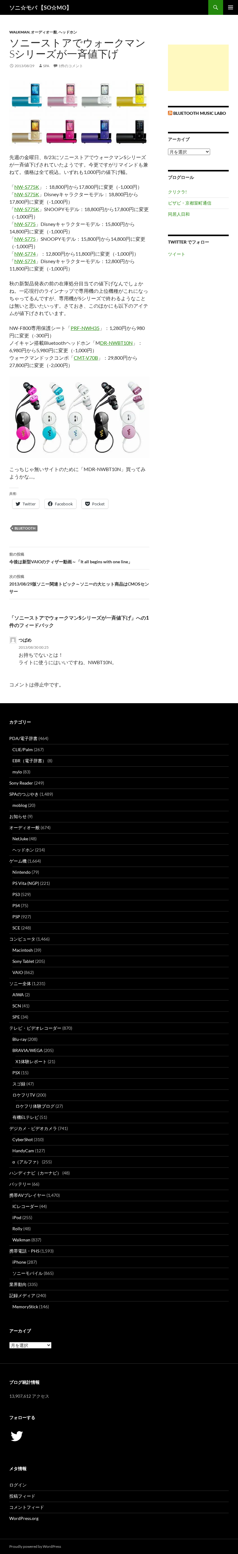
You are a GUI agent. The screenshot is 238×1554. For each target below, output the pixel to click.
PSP (16, 916)
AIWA (18, 994)
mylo (17, 771)
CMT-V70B (86, 358)
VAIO (17, 972)
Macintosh (22, 950)
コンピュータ (22, 938)
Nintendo (21, 872)
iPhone (19, 1262)
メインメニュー (230, 7)
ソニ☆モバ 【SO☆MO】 (40, 7)
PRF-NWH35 (85, 328)
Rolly (17, 1228)
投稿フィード (22, 1496)
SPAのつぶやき (24, 794)
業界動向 (18, 1284)
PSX (16, 1072)
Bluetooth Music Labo (199, 113)
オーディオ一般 (44, 32)
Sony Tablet (23, 961)
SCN (16, 1005)
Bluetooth (25, 528)
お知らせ (18, 816)
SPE (16, 1016)
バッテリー (20, 1184)
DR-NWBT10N (116, 343)
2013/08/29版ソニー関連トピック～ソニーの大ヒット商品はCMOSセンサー (79, 584)
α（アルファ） (26, 1161)
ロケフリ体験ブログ (35, 1106)
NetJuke (20, 838)
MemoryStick (25, 1306)
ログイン (18, 1484)
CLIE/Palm (22, 749)
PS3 (16, 894)
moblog (19, 805)
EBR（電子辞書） (29, 760)
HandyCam (23, 1150)
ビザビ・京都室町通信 (189, 203)
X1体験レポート (31, 1061)
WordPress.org (23, 1518)
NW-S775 (25, 224)
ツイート (176, 254)
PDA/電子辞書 (23, 738)
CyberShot (22, 1139)
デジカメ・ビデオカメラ (33, 1128)
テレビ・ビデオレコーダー (35, 1028)
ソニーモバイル (27, 1273)
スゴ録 (18, 1083)
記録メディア (22, 1295)
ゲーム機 (18, 861)
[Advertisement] (198, 68)
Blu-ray (19, 1039)
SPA (46, 65)
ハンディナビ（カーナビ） (35, 1172)
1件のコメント (71, 65)
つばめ (25, 640)
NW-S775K (26, 187)
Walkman (19, 32)
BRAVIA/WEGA (27, 1050)
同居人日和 (179, 214)
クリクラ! (177, 191)
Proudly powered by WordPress (35, 1546)
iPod (16, 1217)
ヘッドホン (68, 32)
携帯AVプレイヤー (27, 1195)
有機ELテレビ (25, 1117)
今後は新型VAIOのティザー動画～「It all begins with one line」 (70, 558)
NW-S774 (25, 254)
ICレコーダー (25, 1206)
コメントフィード (26, 1507)
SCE (16, 927)
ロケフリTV (23, 1094)
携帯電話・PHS (24, 1250)
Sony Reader (21, 783)
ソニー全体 (20, 983)
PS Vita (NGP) (25, 883)
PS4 (16, 905)
